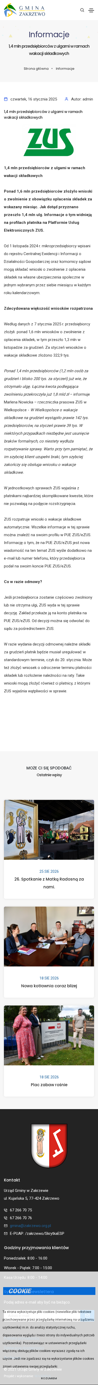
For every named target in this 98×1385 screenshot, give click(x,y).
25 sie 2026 (49, 871)
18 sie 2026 (49, 978)
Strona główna (36, 68)
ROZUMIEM (49, 1378)
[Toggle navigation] (91, 10)
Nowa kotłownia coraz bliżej (49, 986)
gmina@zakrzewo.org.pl (30, 1225)
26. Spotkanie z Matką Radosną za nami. (49, 883)
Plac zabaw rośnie (49, 1084)
